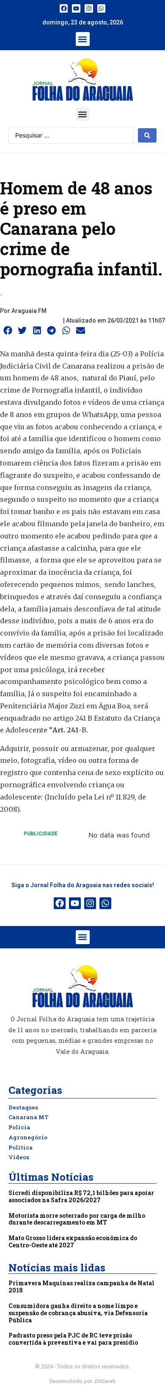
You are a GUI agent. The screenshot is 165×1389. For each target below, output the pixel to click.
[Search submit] (147, 135)
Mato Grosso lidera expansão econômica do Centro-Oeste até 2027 (72, 1241)
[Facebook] (64, 8)
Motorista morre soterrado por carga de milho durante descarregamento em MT (76, 1219)
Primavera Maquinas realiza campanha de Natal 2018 (81, 1286)
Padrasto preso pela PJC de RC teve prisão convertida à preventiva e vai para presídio (73, 1338)
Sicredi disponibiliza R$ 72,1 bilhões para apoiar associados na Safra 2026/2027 (81, 1196)
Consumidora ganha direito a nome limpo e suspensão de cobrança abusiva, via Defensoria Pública (78, 1313)
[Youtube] (76, 8)
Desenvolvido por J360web (83, 1381)
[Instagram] (89, 8)
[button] (83, 39)
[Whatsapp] (101, 8)
